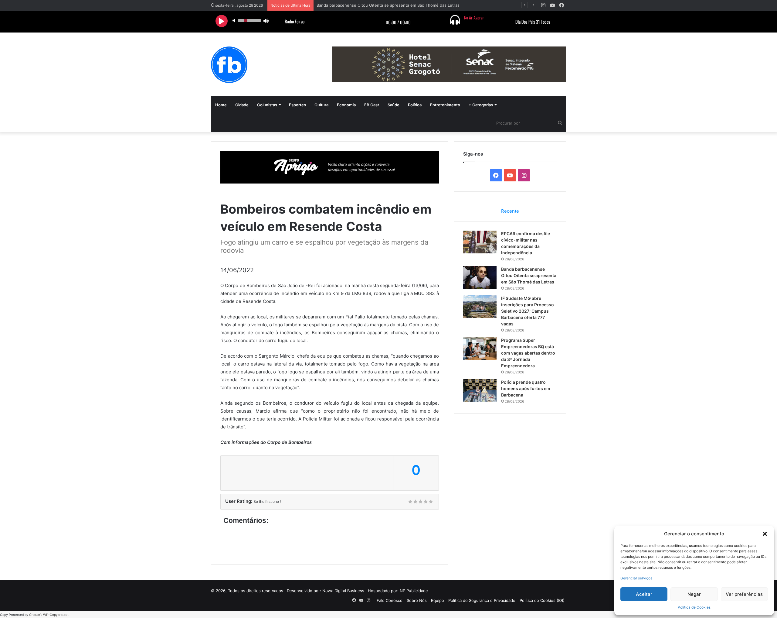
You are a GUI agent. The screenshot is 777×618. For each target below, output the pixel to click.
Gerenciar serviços (636, 578)
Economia (346, 104)
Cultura (321, 104)
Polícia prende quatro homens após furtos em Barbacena (525, 388)
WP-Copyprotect (56, 615)
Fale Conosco (389, 600)
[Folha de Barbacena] (229, 64)
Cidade (242, 104)
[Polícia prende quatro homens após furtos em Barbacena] (480, 390)
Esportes (297, 104)
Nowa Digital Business (343, 590)
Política (415, 104)
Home (221, 104)
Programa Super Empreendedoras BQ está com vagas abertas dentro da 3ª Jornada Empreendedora (528, 353)
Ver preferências (744, 594)
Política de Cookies (694, 607)
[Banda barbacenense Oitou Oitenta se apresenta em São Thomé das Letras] (480, 277)
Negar (694, 594)
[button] (765, 534)
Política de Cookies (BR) (542, 600)
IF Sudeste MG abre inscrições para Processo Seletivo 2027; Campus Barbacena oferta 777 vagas (527, 311)
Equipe (437, 600)
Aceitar (644, 594)
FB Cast (371, 104)
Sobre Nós (417, 600)
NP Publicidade (414, 590)
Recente (510, 211)
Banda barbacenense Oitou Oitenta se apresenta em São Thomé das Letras (388, 5)
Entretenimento (445, 104)
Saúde (393, 104)
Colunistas (267, 104)
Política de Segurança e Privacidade (481, 600)
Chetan (34, 615)
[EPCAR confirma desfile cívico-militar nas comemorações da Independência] (480, 242)
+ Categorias (481, 104)
